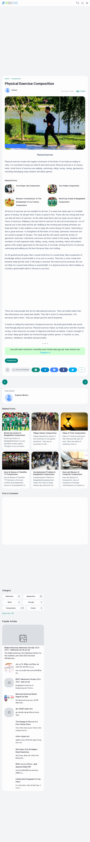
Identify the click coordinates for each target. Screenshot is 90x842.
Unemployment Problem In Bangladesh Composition (44, 473)
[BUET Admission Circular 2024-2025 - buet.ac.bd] (9, 687)
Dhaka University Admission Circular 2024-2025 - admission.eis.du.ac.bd (22, 649)
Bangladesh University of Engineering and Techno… (25, 686)
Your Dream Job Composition (28, 186)
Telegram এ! (45, 352)
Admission (9, 596)
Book (10, 602)
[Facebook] (63, 370)
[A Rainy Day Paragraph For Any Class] (9, 786)
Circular (31, 602)
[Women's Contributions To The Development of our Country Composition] (9, 206)
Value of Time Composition (74, 433)
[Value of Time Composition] (74, 430)
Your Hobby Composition (69, 186)
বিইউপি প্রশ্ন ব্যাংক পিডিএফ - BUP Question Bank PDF (26, 765)
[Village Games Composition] (45, 430)
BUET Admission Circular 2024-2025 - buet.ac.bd (28, 680)
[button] (80, 91)
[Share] (81, 370)
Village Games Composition (45, 433)
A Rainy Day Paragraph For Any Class (28, 780)
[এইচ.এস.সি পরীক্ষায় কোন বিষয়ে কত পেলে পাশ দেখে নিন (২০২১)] (9, 672)
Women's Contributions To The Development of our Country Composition (28, 202)
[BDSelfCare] (10, 3)
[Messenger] (54, 370)
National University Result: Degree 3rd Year (26, 695)
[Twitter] (73, 370)
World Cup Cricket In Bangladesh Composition (14, 434)
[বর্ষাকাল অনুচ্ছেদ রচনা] (9, 744)
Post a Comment (22, 369)
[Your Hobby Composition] (52, 193)
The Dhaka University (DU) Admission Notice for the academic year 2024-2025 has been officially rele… (22, 656)
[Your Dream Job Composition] (9, 193)
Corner (33, 608)
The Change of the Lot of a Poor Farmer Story (27, 723)
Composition (11, 360)
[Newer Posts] (85, 382)
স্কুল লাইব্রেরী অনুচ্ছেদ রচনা (24, 709)
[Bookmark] (7, 370)
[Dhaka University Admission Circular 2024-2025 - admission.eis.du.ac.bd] (23, 645)
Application (30, 596)
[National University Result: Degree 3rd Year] (9, 701)
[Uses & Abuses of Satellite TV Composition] (15, 469)
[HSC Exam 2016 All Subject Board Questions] (9, 757)
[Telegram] (45, 370)
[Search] (82, 3)
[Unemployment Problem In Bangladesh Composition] (45, 469)
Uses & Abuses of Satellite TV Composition (15, 473)
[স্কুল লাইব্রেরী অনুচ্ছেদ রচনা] (9, 716)
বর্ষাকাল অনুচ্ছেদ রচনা (22, 736)
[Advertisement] (45, 23)
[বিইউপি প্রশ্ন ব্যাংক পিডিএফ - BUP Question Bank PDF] (9, 772)
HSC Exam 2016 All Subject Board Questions (26, 751)
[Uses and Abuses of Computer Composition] (74, 469)
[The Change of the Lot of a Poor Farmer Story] (9, 729)
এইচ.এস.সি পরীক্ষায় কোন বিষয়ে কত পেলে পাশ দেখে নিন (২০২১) (27, 665)
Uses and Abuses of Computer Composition (72, 473)
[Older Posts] (4, 382)
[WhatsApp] (36, 370)
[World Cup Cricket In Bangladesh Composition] (52, 206)
